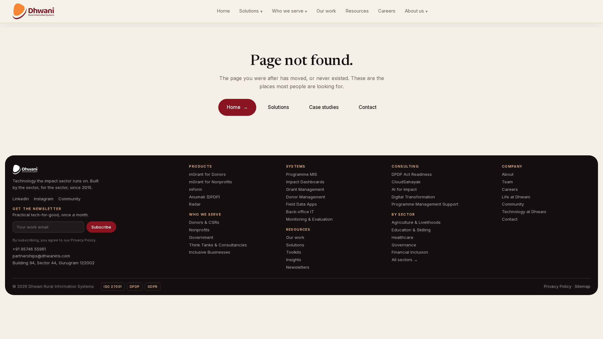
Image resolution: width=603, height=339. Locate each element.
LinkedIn (21, 198)
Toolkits (293, 252)
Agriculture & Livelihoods (416, 222)
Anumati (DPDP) (204, 196)
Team (507, 181)
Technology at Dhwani (524, 211)
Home (223, 11)
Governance (404, 244)
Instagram (43, 198)
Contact (368, 107)
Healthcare (402, 237)
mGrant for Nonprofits (210, 181)
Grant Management (305, 189)
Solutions (251, 11)
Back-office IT (300, 211)
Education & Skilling (411, 229)
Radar (195, 204)
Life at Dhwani (516, 196)
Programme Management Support (425, 204)
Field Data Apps (301, 204)
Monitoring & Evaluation (309, 219)
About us (416, 11)
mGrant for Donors (207, 174)
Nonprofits (199, 229)
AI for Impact (404, 189)
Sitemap (582, 286)
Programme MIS (301, 174)
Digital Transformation (413, 196)
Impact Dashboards (305, 181)
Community (69, 198)
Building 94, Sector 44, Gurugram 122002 (54, 262)
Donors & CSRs (204, 222)
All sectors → (405, 259)
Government (201, 237)
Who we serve (289, 11)
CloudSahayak (406, 181)
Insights (293, 259)
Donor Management (305, 196)
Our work (326, 11)
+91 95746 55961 (29, 248)
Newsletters (297, 267)
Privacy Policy (83, 240)
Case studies (324, 107)
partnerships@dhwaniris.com (41, 255)
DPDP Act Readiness (412, 174)
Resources (357, 11)
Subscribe (101, 226)
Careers (386, 11)
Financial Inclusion (410, 252)
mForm (195, 189)
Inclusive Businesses (209, 252)
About (507, 174)
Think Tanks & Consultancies (218, 244)
